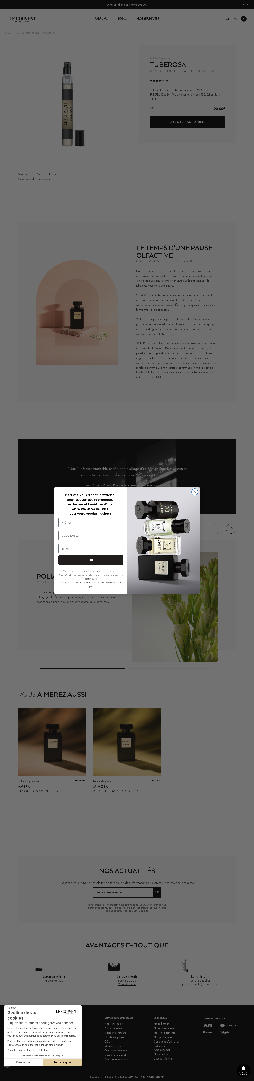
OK (90, 560)
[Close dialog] (195, 492)
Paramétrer (23, 1062)
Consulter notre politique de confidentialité (28, 1050)
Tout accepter (62, 1062)
